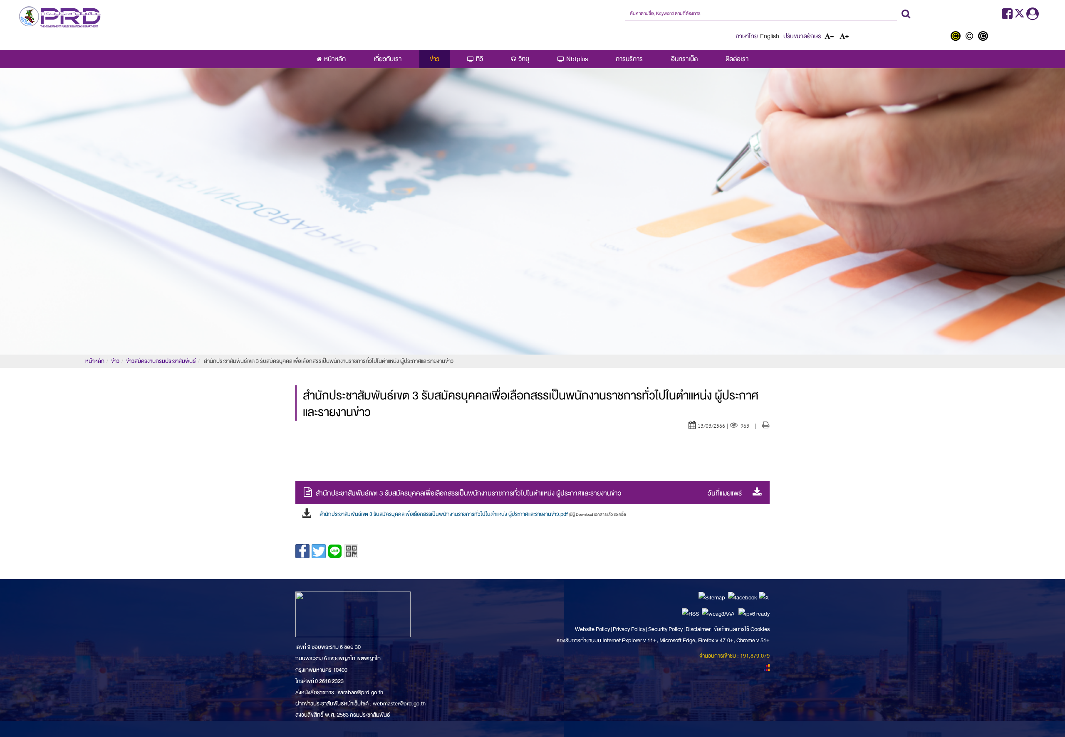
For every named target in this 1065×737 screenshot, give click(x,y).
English (769, 36)
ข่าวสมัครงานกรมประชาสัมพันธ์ (161, 361)
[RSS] (690, 613)
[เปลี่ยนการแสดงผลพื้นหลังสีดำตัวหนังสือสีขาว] (984, 37)
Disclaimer (698, 629)
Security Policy (665, 629)
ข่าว (434, 59)
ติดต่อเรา (737, 59)
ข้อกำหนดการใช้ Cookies (742, 629)
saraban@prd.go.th (360, 692)
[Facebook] (1007, 16)
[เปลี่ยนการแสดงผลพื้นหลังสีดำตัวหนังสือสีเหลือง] (957, 37)
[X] (764, 597)
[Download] (754, 493)
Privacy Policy (629, 629)
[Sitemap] (711, 597)
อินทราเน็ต (684, 59)
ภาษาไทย (747, 36)
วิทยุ (523, 59)
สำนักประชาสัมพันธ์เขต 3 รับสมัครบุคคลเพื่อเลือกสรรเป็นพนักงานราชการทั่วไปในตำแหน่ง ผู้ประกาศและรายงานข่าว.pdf (473, 514)
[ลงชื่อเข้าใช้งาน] (1032, 16)
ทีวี (479, 59)
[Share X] (319, 551)
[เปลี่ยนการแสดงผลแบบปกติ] (971, 37)
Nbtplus (577, 59)
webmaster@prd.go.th (399, 703)
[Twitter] (1020, 16)
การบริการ (629, 59)
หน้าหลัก (335, 59)
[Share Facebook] (302, 551)
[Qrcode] (351, 551)
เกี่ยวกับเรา (387, 59)
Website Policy (593, 629)
